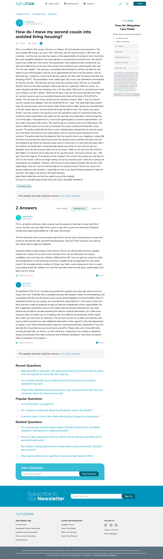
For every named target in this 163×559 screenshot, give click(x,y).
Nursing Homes (21, 540)
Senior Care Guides (68, 528)
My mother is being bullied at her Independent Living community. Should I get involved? (61, 448)
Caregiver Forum (67, 524)
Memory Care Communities (26, 536)
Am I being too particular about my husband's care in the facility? (56, 410)
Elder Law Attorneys (69, 532)
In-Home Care (122, 38)
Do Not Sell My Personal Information (105, 555)
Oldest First (96, 208)
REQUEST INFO (127, 95)
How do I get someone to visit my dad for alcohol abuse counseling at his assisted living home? (61, 438)
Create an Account (111, 530)
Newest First (79, 208)
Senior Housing (122, 41)
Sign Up (128, 496)
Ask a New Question (70, 195)
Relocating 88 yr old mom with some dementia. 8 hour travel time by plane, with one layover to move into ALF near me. (62, 372)
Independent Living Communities (28, 528)
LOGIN (139, 4)
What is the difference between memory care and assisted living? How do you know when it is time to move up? (62, 391)
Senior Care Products (69, 536)
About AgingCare (110, 534)
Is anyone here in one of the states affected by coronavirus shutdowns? (60, 416)
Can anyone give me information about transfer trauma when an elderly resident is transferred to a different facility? (60, 429)
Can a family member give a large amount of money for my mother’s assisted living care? (58, 382)
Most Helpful (62, 208)
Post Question (89, 473)
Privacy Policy (123, 89)
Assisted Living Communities (26, 532)
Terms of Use (76, 555)
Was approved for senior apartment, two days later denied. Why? (57, 456)
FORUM (90, 4)
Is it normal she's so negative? (37, 404)
